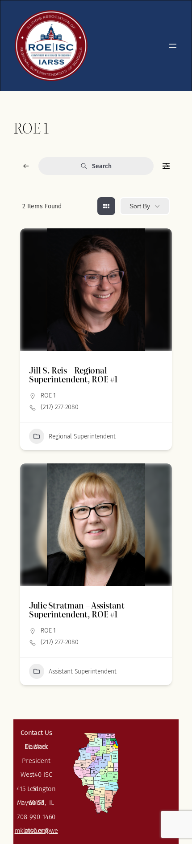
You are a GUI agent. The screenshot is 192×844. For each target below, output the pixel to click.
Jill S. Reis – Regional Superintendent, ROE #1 (73, 374)
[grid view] (106, 206)
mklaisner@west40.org (36, 831)
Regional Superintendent (82, 436)
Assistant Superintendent (82, 671)
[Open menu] (172, 46)
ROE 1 (48, 395)
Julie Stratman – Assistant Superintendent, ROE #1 (77, 609)
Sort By (139, 206)
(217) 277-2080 (60, 407)
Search (101, 166)
